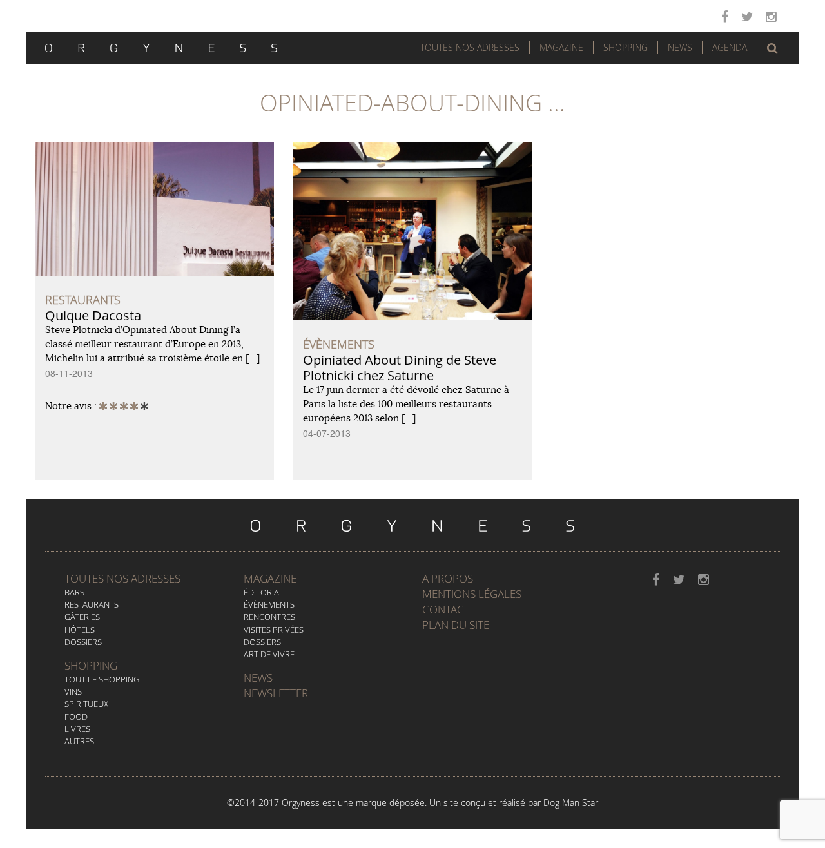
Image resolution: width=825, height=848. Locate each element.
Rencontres (269, 616)
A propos (447, 578)
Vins (73, 691)
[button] (772, 48)
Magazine (561, 47)
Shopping (625, 47)
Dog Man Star (570, 802)
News (680, 47)
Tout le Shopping (101, 679)
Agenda (729, 47)
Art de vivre (269, 654)
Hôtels (79, 629)
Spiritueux (86, 703)
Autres (79, 741)
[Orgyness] (161, 46)
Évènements (269, 604)
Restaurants (91, 604)
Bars (74, 592)
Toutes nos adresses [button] (469, 47)
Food (76, 716)
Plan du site (455, 624)
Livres (77, 729)
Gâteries (82, 616)
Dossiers (83, 642)
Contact (446, 609)
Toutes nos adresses (122, 578)
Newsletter (276, 693)
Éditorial (264, 592)
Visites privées (274, 629)
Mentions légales (471, 593)
